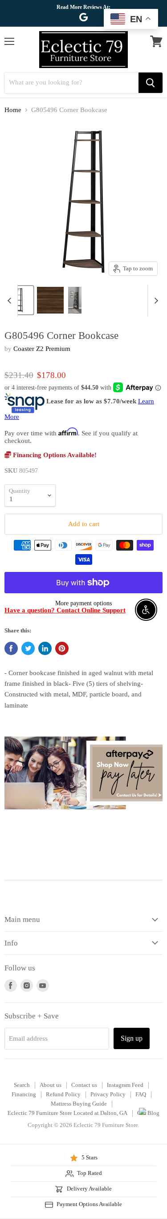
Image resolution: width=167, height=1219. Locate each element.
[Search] (150, 82)
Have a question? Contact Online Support (65, 610)
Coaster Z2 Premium (41, 348)
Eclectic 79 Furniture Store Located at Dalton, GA (67, 1113)
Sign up (132, 1038)
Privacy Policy (108, 1094)
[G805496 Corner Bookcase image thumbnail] (19, 300)
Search (22, 1085)
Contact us (84, 1085)
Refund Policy (63, 1094)
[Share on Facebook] (11, 648)
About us (50, 1085)
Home (12, 109)
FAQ (140, 1094)
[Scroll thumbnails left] (11, 300)
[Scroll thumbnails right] (154, 300)
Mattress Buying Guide (79, 1103)
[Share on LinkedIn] (45, 648)
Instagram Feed (125, 1085)
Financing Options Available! (54, 455)
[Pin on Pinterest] (62, 648)
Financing (24, 1094)
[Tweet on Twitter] (28, 648)
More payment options (83, 603)
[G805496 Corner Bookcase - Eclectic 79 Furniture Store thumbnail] (50, 300)
